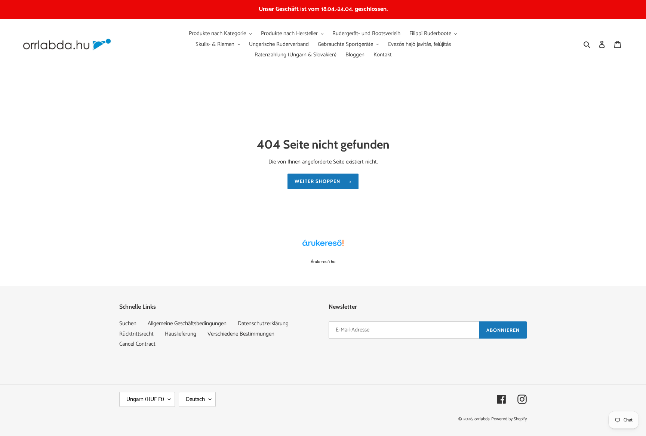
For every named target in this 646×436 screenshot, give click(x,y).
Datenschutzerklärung (263, 323)
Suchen (127, 323)
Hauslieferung (180, 334)
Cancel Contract (137, 344)
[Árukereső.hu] (323, 247)
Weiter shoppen (318, 181)
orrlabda (482, 419)
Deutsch (195, 399)
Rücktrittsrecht (136, 334)
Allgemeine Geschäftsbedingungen (187, 323)
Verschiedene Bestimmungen (240, 334)
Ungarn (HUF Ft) (145, 399)
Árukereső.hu (323, 261)
